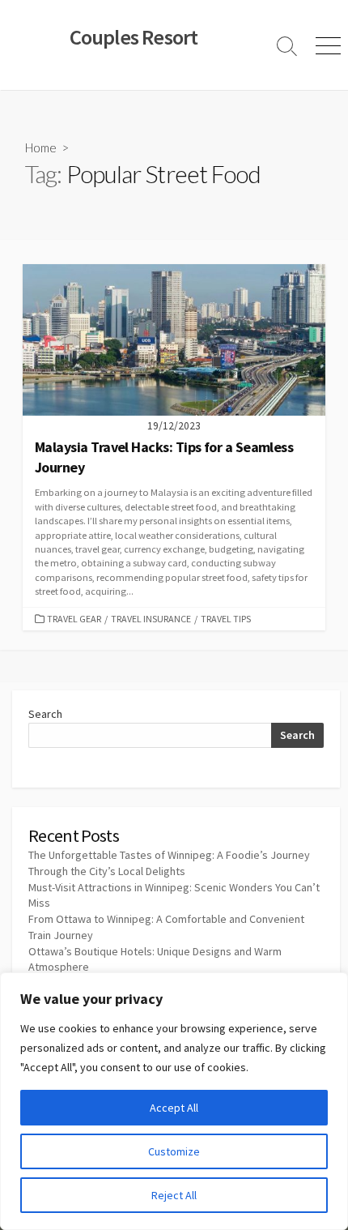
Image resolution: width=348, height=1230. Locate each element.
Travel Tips (226, 619)
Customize (174, 1151)
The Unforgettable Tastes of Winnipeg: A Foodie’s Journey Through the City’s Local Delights (169, 863)
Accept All (174, 1107)
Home (41, 147)
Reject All (174, 1195)
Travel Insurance (151, 619)
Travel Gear (74, 619)
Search (45, 714)
